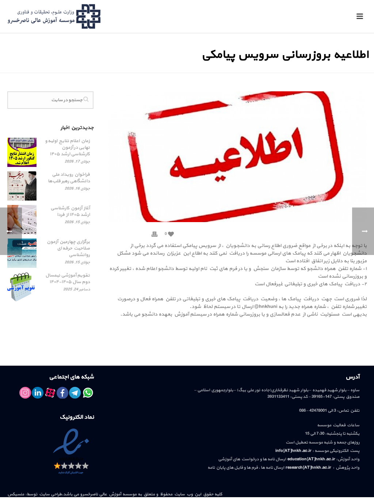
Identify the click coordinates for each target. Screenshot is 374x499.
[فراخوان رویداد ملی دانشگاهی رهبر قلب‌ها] (22, 186)
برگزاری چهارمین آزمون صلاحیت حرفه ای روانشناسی (68, 248)
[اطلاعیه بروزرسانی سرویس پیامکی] (237, 156)
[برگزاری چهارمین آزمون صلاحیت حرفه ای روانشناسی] (22, 253)
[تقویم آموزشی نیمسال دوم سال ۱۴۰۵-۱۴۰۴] (22, 286)
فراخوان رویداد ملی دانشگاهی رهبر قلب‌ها (69, 177)
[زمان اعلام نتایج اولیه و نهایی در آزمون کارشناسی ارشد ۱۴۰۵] (22, 152)
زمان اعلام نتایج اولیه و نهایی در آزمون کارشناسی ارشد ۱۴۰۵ (67, 147)
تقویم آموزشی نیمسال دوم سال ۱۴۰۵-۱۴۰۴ (67, 278)
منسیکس (15, 494)
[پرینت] (154, 233)
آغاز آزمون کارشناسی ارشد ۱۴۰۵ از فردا (70, 211)
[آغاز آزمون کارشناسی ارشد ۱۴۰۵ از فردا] (22, 219)
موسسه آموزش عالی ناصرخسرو (108, 494)
